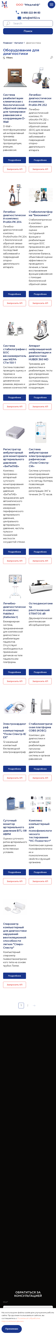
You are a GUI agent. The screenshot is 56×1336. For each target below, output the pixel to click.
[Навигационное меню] (51, 4)
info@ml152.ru (31, 17)
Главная (7, 43)
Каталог (18, 43)
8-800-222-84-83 (30, 12)
